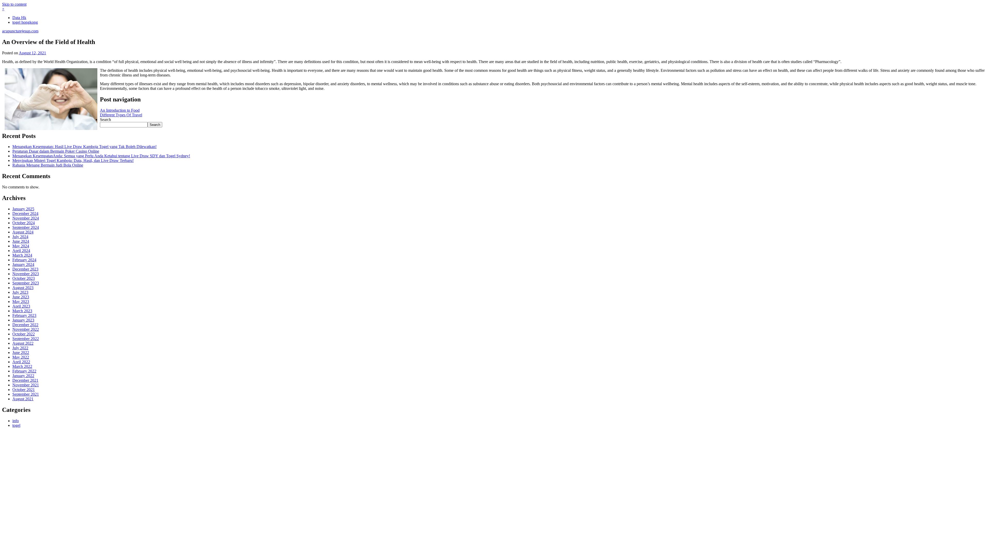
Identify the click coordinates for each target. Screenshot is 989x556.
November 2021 (25, 385)
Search (105, 119)
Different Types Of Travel (121, 115)
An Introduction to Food (120, 110)
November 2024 (25, 218)
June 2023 (20, 297)
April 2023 (21, 306)
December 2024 (25, 213)
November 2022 (25, 329)
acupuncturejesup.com (20, 31)
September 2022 (25, 338)
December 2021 (25, 380)
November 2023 (25, 274)
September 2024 (25, 227)
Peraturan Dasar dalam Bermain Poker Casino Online (55, 151)
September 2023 (25, 283)
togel (16, 425)
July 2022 (20, 348)
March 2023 (22, 311)
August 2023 (22, 287)
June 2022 (20, 352)
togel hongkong (25, 22)
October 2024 (23, 223)
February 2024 (24, 260)
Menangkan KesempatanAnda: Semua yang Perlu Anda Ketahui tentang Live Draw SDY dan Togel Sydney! (101, 156)
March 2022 (22, 366)
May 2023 (20, 301)
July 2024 (20, 236)
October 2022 (23, 334)
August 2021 (22, 399)
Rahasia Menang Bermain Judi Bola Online (47, 165)
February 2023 (24, 315)
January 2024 (23, 264)
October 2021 (23, 389)
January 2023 (23, 320)
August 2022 (22, 343)
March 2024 (22, 255)
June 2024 (20, 241)
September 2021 (25, 394)
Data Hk (19, 17)
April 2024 (21, 250)
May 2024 (20, 246)
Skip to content (14, 4)
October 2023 (23, 278)
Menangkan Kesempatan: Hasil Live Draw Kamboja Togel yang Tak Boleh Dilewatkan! (84, 146)
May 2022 (20, 357)
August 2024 (22, 232)
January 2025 (23, 209)
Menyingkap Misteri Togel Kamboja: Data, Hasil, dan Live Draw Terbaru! (73, 160)
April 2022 (21, 362)
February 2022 (24, 371)
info (15, 421)
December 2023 (25, 269)
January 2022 (23, 375)
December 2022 (25, 325)
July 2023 (20, 292)
